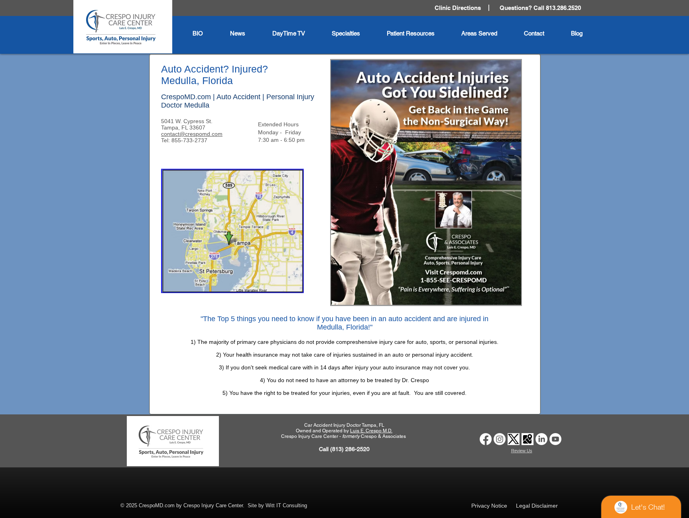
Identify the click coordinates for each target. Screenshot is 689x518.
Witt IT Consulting (286, 505)
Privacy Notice (489, 505)
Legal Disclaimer (537, 505)
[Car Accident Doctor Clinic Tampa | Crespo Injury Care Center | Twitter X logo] (514, 439)
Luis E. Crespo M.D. (371, 431)
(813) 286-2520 (350, 449)
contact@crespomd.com (191, 134)
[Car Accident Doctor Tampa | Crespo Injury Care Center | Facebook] (486, 439)
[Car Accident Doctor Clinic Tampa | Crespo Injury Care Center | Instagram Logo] (500, 439)
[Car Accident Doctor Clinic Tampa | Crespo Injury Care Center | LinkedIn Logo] (541, 439)
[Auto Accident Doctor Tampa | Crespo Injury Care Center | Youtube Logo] (555, 439)
